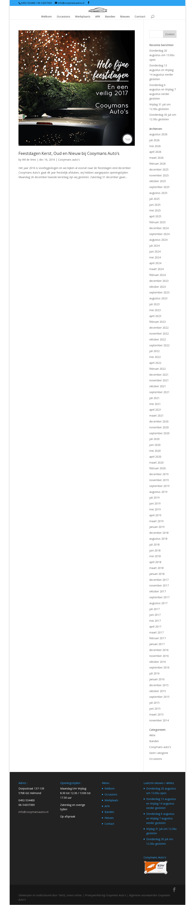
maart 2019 (156, 521)
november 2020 (159, 427)
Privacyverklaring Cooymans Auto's (105, 895)
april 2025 (155, 216)
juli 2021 (154, 398)
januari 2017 (157, 644)
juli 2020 (154, 439)
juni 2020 (155, 445)
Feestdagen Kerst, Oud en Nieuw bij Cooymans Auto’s (68, 153)
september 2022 (159, 345)
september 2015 (159, 697)
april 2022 (155, 363)
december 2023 (159, 281)
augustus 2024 (158, 239)
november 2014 (159, 720)
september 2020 (159, 433)
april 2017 (155, 626)
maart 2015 (156, 714)
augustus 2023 (158, 298)
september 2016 (159, 667)
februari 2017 (157, 638)
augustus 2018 (158, 538)
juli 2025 (154, 199)
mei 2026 (155, 146)
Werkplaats (82, 16)
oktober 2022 (157, 339)
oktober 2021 (157, 386)
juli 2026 (154, 140)
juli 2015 (154, 702)
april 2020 (155, 456)
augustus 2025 (158, 193)
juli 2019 (154, 497)
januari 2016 (157, 679)
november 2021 (159, 380)
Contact (140, 16)
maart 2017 (156, 632)
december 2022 (159, 327)
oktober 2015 (157, 691)
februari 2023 (157, 321)
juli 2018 (154, 544)
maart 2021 (156, 415)
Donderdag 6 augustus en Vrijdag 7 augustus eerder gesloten (160, 818)
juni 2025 (155, 204)
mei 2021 (155, 404)
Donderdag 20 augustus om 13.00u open (161, 55)
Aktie (152, 735)
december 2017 (159, 580)
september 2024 (159, 234)
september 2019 (159, 486)
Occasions (63, 16)
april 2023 (155, 316)
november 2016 (159, 656)
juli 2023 (154, 304)
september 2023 (159, 292)
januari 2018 (157, 574)
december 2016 (159, 650)
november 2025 (159, 175)
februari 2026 (157, 163)
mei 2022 (155, 357)
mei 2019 (155, 509)
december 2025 (159, 169)
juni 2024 (155, 251)
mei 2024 (155, 257)
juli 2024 (154, 245)
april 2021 (155, 409)
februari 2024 (157, 275)
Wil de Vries (29, 159)
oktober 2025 (157, 181)
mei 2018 (155, 556)
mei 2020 (155, 450)
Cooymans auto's (69, 159)
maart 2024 (156, 269)
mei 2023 (155, 310)
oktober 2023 (157, 286)
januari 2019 (157, 527)
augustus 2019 (158, 492)
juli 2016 (154, 673)
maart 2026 (156, 157)
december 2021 (159, 374)
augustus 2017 (158, 603)
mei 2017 (155, 620)
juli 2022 (154, 351)
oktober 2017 (157, 591)
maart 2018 (156, 568)
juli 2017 (154, 609)
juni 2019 (155, 503)
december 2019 (159, 474)
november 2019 (159, 480)
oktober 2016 (157, 662)
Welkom (46, 16)
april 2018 (155, 562)
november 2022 (159, 333)
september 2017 (159, 597)
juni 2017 (155, 615)
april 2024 (155, 263)
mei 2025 (155, 210)
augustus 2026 (158, 134)
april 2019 (155, 515)
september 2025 (159, 187)
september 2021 (159, 392)
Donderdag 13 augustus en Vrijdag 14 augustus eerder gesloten (161, 803)
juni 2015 (155, 708)
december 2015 (159, 685)
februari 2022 (157, 368)
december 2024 (159, 228)
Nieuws (125, 16)
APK (97, 16)
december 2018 (159, 533)
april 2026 (155, 152)
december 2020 (159, 421)
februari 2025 (157, 222)
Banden (110, 16)
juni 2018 (155, 550)
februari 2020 (157, 468)
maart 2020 (156, 462)
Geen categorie (158, 753)
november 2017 (159, 585)
